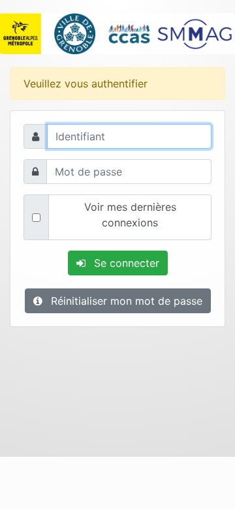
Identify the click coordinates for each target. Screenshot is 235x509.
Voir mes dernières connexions (130, 214)
